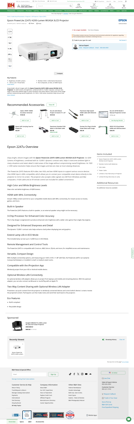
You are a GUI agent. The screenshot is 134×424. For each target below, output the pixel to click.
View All (51, 105)
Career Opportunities (46, 403)
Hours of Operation (46, 393)
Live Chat (120, 1)
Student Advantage (74, 390)
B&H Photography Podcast (76, 400)
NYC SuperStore (100, 1)
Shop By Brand (16, 403)
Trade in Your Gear (110, 398)
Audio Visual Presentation (17, 16)
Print (39, 23)
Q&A (29, 422)
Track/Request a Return (19, 390)
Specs (22, 422)
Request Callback (110, 394)
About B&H (43, 387)
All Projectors (35, 16)
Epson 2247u (43, 16)
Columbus (65, 13)
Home (8, 16)
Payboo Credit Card (46, 395)
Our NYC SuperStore (46, 390)
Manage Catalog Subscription (21, 393)
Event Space (72, 395)
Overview (12, 422)
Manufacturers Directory (47, 400)
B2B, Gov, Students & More (22, 1)
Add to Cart (25, 120)
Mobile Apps (92, 415)
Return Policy (16, 387)
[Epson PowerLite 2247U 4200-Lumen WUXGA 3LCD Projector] (40, 51)
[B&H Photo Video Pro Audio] (11, 5)
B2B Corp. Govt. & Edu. (75, 393)
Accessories (40, 422)
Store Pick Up (106, 402)
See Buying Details (117, 120)
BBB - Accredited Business (16, 415)
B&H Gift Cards (107, 405)
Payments (15, 395)
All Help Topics (16, 405)
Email (15, 374)
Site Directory (16, 400)
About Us (109, 1)
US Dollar (114, 373)
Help (114, 1)
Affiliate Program (45, 398)
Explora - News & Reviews (76, 398)
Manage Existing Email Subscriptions (23, 379)
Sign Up (53, 374)
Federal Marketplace (75, 387)
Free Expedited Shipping (110, 407)
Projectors (28, 16)
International (16, 398)
